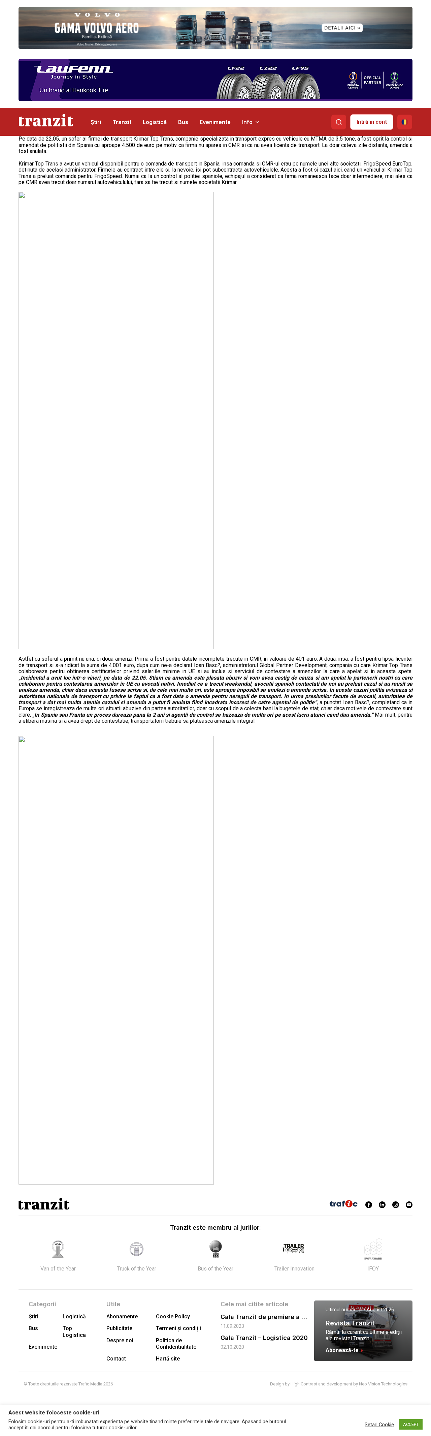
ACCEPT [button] (411, 1424)
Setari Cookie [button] (379, 1425)
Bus (183, 122)
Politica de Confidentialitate (176, 1343)
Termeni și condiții (178, 1328)
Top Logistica (74, 1331)
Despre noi (119, 1340)
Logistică (155, 122)
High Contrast (304, 1383)
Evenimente (215, 122)
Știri (96, 122)
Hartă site (168, 1358)
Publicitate (119, 1328)
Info (247, 122)
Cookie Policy (173, 1316)
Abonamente (122, 1316)
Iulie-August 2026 (375, 1309)
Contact (116, 1358)
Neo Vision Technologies (383, 1383)
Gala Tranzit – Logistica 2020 (264, 1337)
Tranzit (121, 122)
